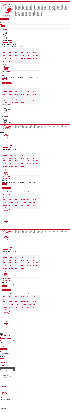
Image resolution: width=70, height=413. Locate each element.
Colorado (34, 49)
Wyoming (22, 61)
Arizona (16, 49)
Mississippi (4, 55)
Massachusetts (23, 53)
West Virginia (11, 61)
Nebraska (22, 55)
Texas (16, 60)
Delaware (10, 50)
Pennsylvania (23, 58)
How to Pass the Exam (5, 384)
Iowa (16, 52)
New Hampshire (35, 55)
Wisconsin (16, 61)
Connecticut (5, 50)
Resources (4, 380)
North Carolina (23, 97)
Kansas (22, 52)
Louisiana (34, 52)
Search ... (1, 22)
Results (3, 26)
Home (1, 335)
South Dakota (5, 60)
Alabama (4, 49)
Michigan (28, 53)
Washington (5, 61)
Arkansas (22, 49)
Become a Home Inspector (6, 389)
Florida (16, 50)
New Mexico (11, 97)
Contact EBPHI (4, 386)
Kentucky (28, 52)
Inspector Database (5, 383)
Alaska (10, 49)
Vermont (28, 60)
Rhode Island (29, 58)
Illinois (4, 52)
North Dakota (29, 97)
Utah (22, 60)
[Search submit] (1, 24)
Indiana (10, 52)
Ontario (10, 58)
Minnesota (34, 53)
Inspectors (4, 335)
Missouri (10, 55)
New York (16, 97)
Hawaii (28, 50)
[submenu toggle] (6, 29)
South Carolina (35, 58)
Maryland (16, 53)
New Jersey (4, 97)
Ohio (34, 97)
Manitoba (10, 53)
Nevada (28, 55)
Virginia (34, 60)
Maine (4, 53)
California (28, 49)
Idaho (34, 50)
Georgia (22, 50)
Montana (16, 55)
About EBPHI (4, 385)
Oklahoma (4, 58)
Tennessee (10, 60)
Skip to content (2, 0)
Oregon (16, 58)
